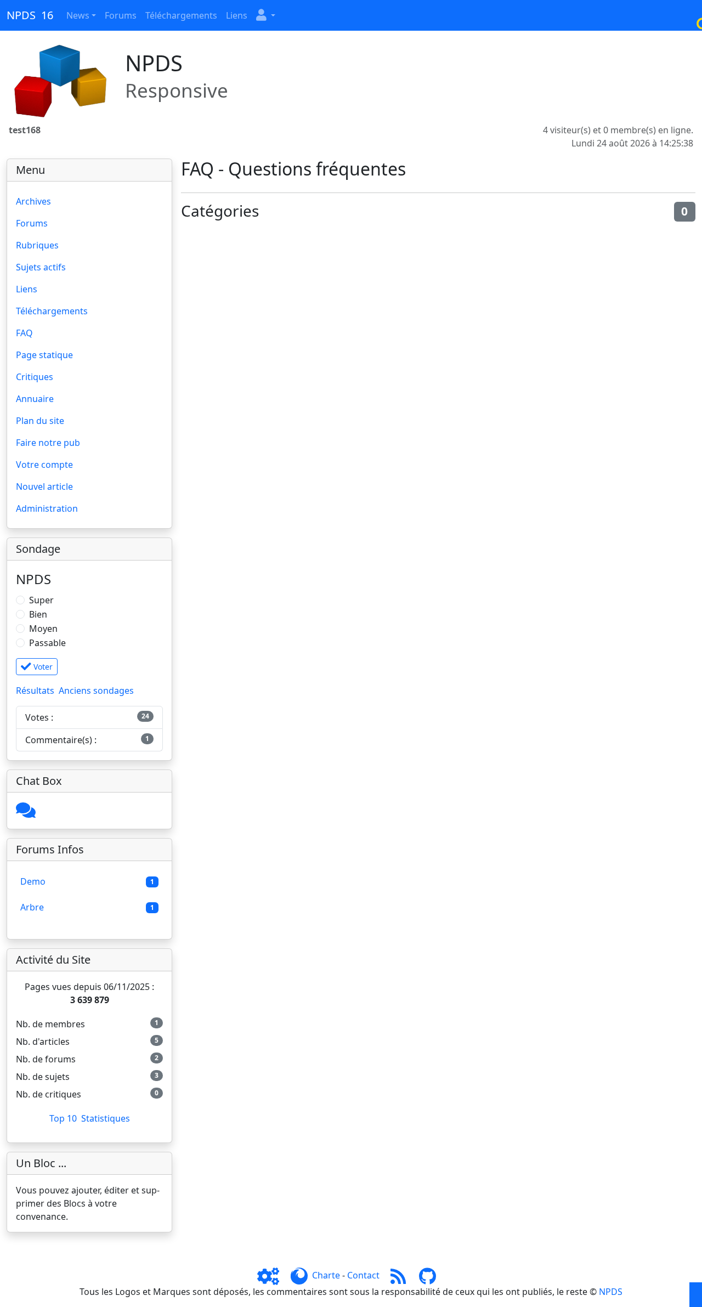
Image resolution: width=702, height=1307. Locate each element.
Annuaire (35, 399)
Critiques (34, 377)
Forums (121, 15)
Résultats (35, 690)
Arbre (32, 907)
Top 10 (63, 1118)
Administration (47, 508)
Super (41, 600)
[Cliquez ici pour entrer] (26, 813)
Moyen (43, 629)
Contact (363, 1275)
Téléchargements (181, 15)
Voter (42, 666)
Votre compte (44, 465)
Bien (38, 614)
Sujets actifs (41, 267)
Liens (236, 15)
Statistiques (105, 1118)
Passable (47, 643)
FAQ (24, 333)
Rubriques (37, 245)
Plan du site (40, 421)
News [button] (77, 15)
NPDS (610, 1292)
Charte (326, 1275)
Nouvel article (44, 486)
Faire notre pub (48, 443)
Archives (33, 201)
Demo (33, 881)
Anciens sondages (96, 690)
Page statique (44, 355)
